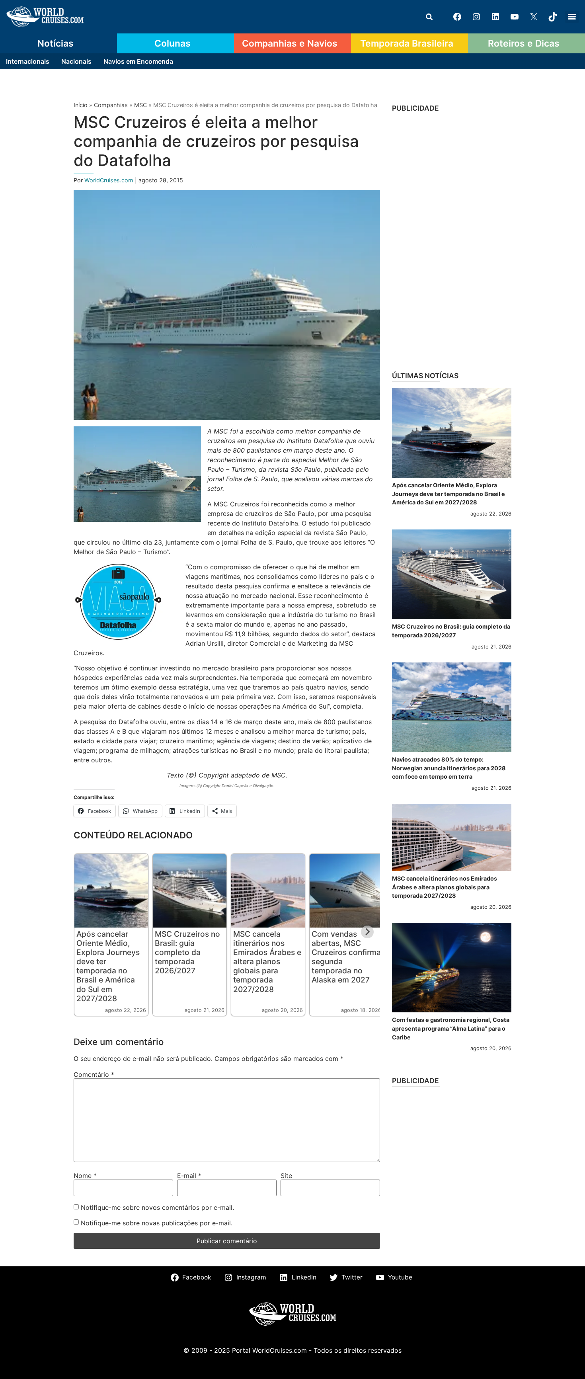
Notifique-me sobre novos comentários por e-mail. (157, 1207)
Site (286, 1175)
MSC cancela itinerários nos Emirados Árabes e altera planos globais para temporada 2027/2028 (267, 961)
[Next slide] (367, 932)
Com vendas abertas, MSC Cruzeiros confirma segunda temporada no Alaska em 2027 (346, 956)
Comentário (94, 1074)
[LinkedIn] (495, 16)
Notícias (55, 43)
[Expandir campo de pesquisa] (429, 16)
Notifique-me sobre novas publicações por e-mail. (156, 1223)
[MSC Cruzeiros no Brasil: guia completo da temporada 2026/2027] (451, 574)
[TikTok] (553, 16)
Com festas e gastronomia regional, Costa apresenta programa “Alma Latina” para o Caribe (450, 1028)
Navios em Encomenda (138, 61)
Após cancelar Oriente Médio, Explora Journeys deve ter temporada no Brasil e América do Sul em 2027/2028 (108, 966)
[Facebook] (457, 16)
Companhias (111, 105)
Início (81, 105)
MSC (140, 105)
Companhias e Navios (289, 43)
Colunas (172, 43)
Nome (85, 1175)
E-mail (189, 1175)
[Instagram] (476, 16)
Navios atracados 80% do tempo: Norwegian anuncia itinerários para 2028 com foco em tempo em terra (449, 768)
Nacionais (76, 61)
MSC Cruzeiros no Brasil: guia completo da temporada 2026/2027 (187, 952)
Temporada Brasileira (406, 43)
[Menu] (572, 17)
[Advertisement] (451, 240)
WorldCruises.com (109, 180)
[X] (533, 16)
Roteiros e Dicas (524, 43)
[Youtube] (514, 16)
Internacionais (27, 61)
